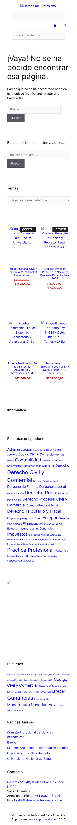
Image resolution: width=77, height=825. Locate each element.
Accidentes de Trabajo (26, 674)
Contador (46, 460)
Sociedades (13, 560)
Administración (19, 449)
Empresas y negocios (20, 518)
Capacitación (47, 680)
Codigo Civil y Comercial (36, 454)
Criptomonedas (31, 465)
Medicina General (16, 539)
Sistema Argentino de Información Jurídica (37, 748)
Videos (20, 710)
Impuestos (17, 534)
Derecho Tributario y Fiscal (34, 511)
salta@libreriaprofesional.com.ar (39, 800)
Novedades (41, 704)
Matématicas (55, 535)
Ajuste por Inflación (42, 450)
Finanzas (30, 523)
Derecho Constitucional (45, 481)
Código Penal (44, 686)
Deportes (48, 465)
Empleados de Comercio (40, 692)
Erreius (38, 518)
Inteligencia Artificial (39, 535)
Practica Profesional (30, 550)
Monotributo (18, 704)
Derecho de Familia (22, 486)
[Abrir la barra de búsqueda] (65, 25)
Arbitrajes (65, 674)
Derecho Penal (41, 492)
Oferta (56, 705)
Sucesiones (27, 560)
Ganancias (45, 523)
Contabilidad (28, 459)
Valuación (11, 710)
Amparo (57, 450)
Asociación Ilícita (15, 680)
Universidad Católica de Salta (28, 753)
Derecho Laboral (52, 486)
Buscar (16, 163)
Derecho (62, 466)
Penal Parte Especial (27, 544)
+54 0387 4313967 (48, 795)
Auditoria (12, 454)
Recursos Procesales (47, 556)
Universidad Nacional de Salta (29, 758)
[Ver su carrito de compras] (55, 25)
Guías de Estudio (41, 699)
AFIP (40, 674)
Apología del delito (51, 674)
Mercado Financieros (38, 539)
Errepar (50, 517)
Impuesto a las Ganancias (36, 528)
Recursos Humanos (26, 556)
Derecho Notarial (15, 493)
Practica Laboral (46, 544)
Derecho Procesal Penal (42, 505)
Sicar (61, 705)
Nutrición (56, 539)
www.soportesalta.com (43, 819)
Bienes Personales (31, 680)
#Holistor (11, 674)
